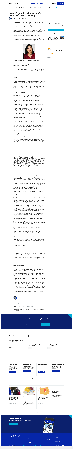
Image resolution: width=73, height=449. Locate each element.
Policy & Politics (24, 7)
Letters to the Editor (38, 436)
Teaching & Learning (33, 7)
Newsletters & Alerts (47, 438)
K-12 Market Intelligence (58, 441)
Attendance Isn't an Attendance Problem (34, 341)
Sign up (45, 324)
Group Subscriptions (48, 439)
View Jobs (41, 371)
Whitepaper (49, 49)
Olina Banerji (49, 41)
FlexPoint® (54, 53)
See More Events (36, 354)
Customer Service (37, 439)
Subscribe (61, 3)
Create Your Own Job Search (36, 378)
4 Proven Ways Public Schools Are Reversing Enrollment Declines (55, 59)
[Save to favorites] (10, 25)
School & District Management (15, 11)
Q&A (23, 396)
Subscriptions (47, 436)
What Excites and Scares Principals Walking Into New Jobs (43, 398)
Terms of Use (34, 445)
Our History (27, 438)
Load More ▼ (36, 412)
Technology (40, 7)
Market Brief (54, 7)
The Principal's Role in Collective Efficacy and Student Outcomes (53, 341)
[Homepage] (36, 3)
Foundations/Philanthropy (29, 306)
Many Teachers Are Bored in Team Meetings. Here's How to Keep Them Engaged (28, 399)
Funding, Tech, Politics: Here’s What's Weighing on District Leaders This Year (52, 38)
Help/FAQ (36, 438)
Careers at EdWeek (28, 442)
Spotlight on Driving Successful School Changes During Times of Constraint (57, 391)
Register (10, 347)
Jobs (49, 7)
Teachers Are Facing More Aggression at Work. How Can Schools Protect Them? (14, 398)
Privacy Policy (40, 445)
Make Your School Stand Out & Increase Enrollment (54, 51)
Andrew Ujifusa (14, 18)
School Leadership (21, 306)
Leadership (17, 7)
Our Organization (28, 436)
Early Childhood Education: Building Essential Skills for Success (16, 341)
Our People (27, 439)
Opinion (45, 7)
